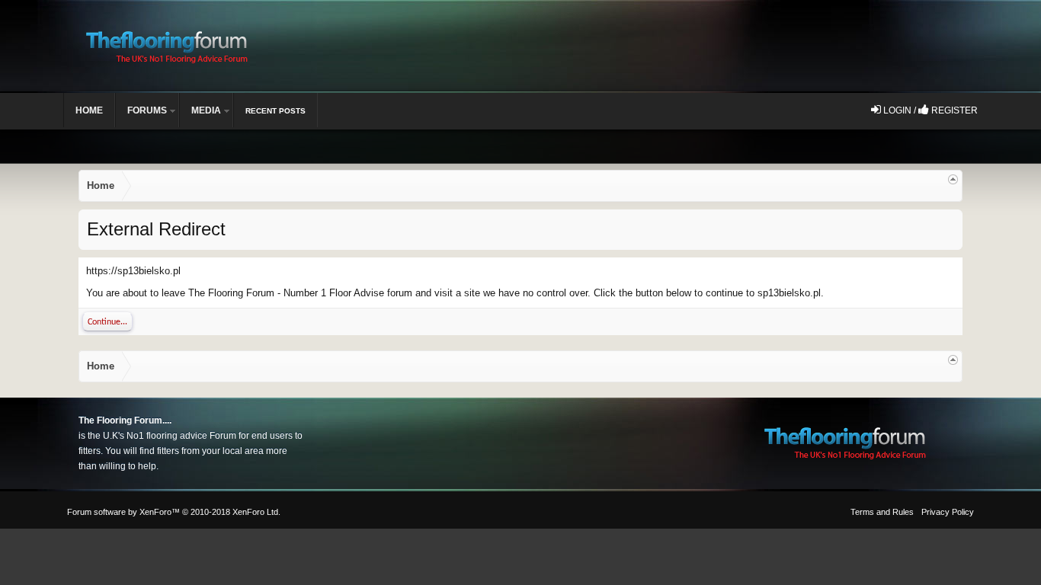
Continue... (107, 322)
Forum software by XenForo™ (173, 511)
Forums (147, 110)
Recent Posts (275, 111)
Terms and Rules (882, 511)
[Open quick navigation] (953, 179)
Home (89, 110)
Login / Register (929, 110)
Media (206, 110)
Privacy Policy (947, 511)
